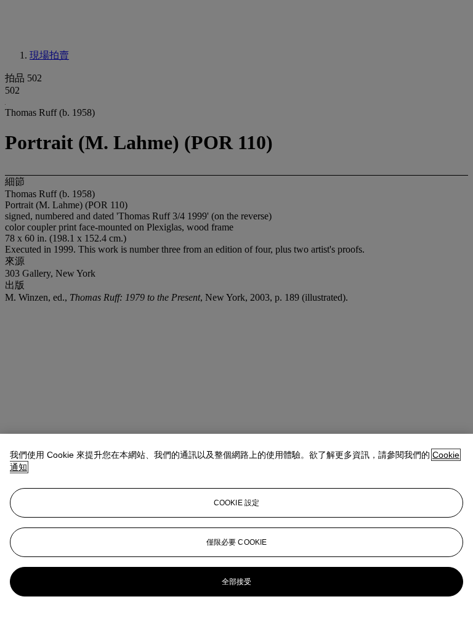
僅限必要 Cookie (236, 542)
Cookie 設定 (236, 503)
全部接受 (236, 581)
